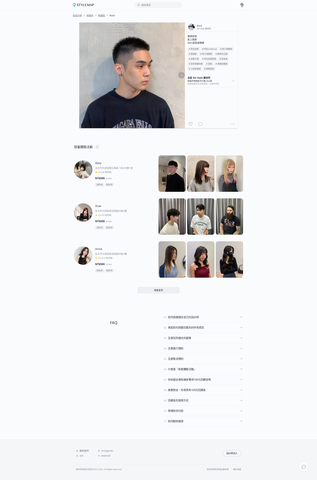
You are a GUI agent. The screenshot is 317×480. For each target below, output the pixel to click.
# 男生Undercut (209, 49)
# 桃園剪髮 (209, 68)
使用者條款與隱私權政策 (218, 469)
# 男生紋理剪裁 (209, 58)
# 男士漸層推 (206, 54)
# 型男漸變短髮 (196, 63)
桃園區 (101, 15)
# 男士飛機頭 (226, 49)
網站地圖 (237, 469)
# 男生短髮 (194, 49)
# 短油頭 (223, 58)
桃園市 (90, 15)
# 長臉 (209, 63)
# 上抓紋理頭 (195, 68)
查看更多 (158, 290)
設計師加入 (232, 453)
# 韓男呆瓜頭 (221, 54)
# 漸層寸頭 (194, 58)
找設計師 (77, 15)
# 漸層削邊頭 (221, 63)
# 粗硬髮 (193, 54)
